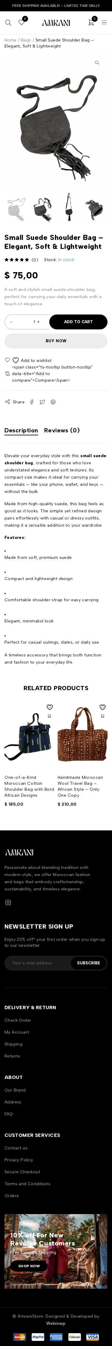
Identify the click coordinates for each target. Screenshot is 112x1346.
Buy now (56, 341)
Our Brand (15, 1090)
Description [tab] (21, 430)
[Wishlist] (28, 360)
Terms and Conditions (27, 1183)
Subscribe (88, 963)
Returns (12, 1056)
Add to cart (78, 322)
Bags (26, 40)
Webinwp (56, 1323)
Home (10, 40)
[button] (97, 63)
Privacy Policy (18, 1159)
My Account (16, 1032)
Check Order (17, 1020)
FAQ (8, 1114)
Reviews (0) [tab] (62, 430)
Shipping (13, 1044)
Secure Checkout (22, 1171)
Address (13, 1102)
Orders (11, 1195)
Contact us (15, 1148)
